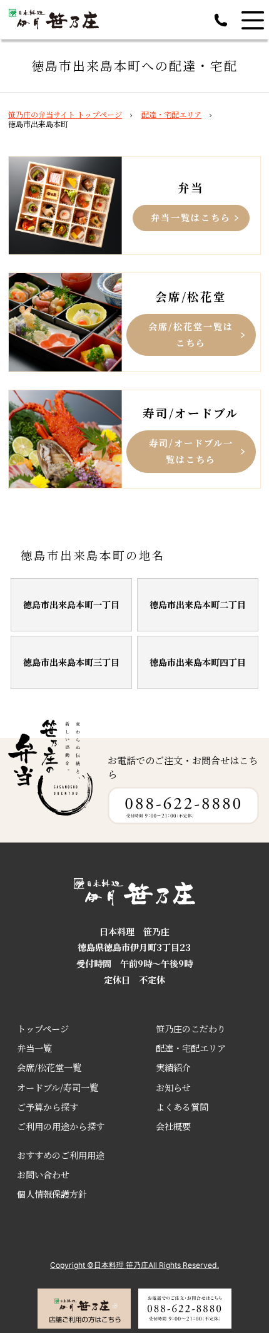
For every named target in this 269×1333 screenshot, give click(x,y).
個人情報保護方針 (52, 1194)
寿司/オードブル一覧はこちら (191, 451)
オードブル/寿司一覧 (57, 1087)
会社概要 (173, 1126)
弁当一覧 (34, 1048)
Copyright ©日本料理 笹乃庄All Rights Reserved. (134, 1265)
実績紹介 (173, 1067)
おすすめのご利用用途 (60, 1155)
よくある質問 (182, 1107)
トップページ (43, 1028)
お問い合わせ (43, 1174)
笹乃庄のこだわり (191, 1028)
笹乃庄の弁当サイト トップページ (65, 114)
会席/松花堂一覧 (49, 1067)
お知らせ (173, 1087)
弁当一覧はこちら (191, 217)
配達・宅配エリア (171, 114)
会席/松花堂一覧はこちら (190, 334)
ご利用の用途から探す (60, 1126)
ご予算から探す (47, 1107)
